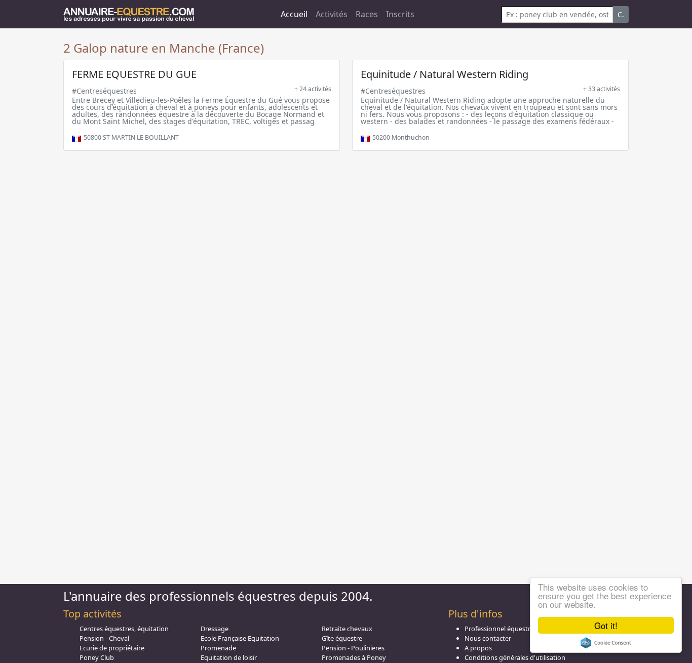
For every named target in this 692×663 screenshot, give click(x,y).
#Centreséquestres (104, 91)
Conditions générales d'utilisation (515, 657)
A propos (478, 647)
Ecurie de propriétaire (112, 647)
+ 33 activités (601, 89)
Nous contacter (488, 638)
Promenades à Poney (354, 657)
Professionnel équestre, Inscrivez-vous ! (524, 628)
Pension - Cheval (104, 638)
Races (367, 14)
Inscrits (400, 14)
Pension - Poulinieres (353, 647)
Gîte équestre (342, 638)
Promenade (218, 647)
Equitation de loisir (229, 657)
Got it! (606, 625)
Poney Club (97, 657)
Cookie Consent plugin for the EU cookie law (606, 642)
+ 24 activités (312, 89)
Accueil (294, 14)
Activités (332, 14)
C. (621, 14)
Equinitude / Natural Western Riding (444, 74)
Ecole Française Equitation (240, 638)
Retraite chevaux (347, 628)
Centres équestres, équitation (124, 628)
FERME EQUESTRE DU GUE (134, 74)
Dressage (214, 628)
